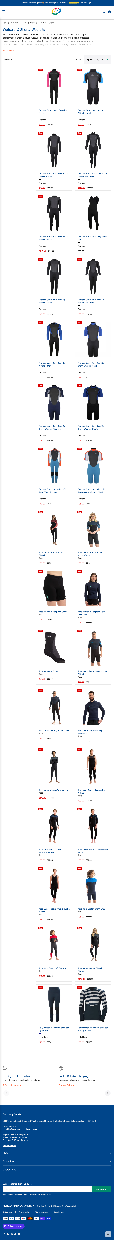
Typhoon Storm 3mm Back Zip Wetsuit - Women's (91, 301)
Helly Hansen (44, 1037)
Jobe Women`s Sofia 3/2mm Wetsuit (51, 553)
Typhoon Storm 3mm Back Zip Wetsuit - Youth (52, 301)
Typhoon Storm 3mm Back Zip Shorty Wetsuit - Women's (52, 427)
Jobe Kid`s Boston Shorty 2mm (91, 909)
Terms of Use (32, 1194)
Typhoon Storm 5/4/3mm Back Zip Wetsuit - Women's (93, 175)
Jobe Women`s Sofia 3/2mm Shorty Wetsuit (90, 553)
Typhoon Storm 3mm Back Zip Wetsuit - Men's (52, 364)
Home (5, 23)
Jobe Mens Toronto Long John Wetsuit (91, 791)
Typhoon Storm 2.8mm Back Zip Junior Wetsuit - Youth (53, 490)
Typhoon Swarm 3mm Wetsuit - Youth (52, 111)
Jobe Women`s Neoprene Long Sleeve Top (91, 613)
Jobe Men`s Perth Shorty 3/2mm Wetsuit (92, 672)
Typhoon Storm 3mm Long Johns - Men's (93, 238)
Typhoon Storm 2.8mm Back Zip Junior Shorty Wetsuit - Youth (92, 490)
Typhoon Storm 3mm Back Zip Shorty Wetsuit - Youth (91, 364)
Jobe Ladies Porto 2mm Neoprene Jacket (93, 850)
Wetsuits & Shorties (48, 23)
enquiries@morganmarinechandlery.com (20, 1129)
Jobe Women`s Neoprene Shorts (53, 611)
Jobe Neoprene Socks (48, 671)
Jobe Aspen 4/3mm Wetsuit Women (90, 969)
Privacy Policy (46, 1194)
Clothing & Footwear (18, 23)
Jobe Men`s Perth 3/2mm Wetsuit (54, 730)
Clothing (33, 23)
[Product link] (54, 97)
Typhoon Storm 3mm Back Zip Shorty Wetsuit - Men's (91, 427)
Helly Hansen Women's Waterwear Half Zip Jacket (93, 1029)
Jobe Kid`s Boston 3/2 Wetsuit (52, 968)
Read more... (9, 50)
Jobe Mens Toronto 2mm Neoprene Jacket (50, 850)
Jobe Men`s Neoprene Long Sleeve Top (90, 732)
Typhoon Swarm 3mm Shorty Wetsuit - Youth (90, 111)
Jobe (41, 558)
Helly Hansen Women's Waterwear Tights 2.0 (54, 1029)
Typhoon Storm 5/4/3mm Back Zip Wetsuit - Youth (54, 175)
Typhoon (42, 119)
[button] (104, 11)
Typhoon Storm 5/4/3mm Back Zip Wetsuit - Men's (54, 238)
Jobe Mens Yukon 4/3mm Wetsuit (54, 790)
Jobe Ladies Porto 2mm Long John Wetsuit (54, 910)
